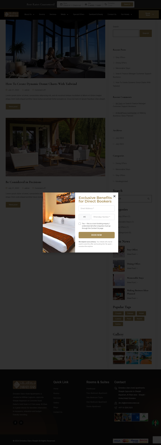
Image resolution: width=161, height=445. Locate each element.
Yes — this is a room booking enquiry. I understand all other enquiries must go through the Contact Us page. (96, 226)
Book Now (96, 235)
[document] (80, 222)
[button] (114, 196)
